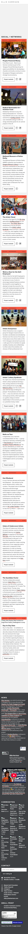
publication (6, 654)
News (4, 698)
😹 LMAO (12, 736)
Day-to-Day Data (8, 596)
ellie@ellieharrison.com (11, 898)
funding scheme (15, 117)
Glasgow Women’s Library (10, 164)
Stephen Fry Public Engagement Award (13, 704)
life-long (22, 219)
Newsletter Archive (9, 877)
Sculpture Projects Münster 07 (12, 444)
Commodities (8, 802)
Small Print (7, 903)
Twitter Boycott (8, 887)
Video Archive (8, 891)
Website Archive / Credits (12, 879)
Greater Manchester (13, 708)
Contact (5, 866)
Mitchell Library (6, 728)
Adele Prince (12, 582)
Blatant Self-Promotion (11, 885)
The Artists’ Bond (16, 223)
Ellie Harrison (10, 2)
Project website (8, 79)
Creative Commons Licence (12, 906)
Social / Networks (11, 37)
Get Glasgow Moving (8, 792)
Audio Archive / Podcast (11, 892)
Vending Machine (12, 734)
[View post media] (14, 775)
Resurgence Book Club (8, 725)
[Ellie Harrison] (5, 753)
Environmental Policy (10, 907)
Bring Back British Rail (16, 794)
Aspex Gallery (21, 590)
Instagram (7, 889)
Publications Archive (10, 894)
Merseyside (13, 710)
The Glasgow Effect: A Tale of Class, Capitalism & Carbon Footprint (13, 714)
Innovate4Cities (6, 719)
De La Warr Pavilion (13, 506)
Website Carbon (17, 922)
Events (6, 896)
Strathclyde (4, 710)
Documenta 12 (8, 442)
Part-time (5, 536)
